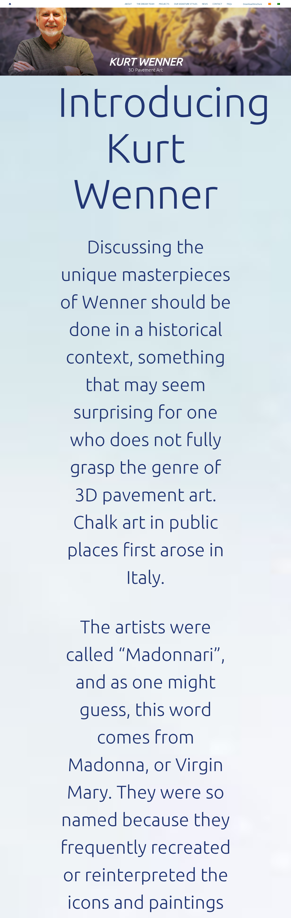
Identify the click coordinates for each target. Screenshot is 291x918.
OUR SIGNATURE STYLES (185, 4)
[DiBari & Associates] (10, 3)
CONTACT (217, 4)
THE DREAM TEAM (145, 4)
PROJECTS (164, 4)
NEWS (205, 4)
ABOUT (128, 4)
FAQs (229, 4)
